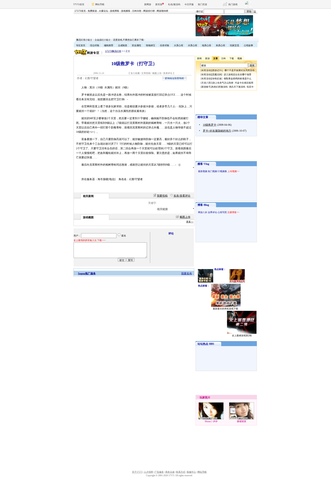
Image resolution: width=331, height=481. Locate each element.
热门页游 (202, 4)
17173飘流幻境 (113, 51)
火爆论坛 (103, 11)
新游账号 (206, 86)
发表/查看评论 (182, 195)
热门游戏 (233, 4)
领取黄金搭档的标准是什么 (237, 78)
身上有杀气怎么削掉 (223, 82)
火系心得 (178, 45)
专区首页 (80, 45)
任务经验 (164, 45)
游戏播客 (125, 11)
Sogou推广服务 (87, 273)
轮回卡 (250, 86)
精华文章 (202, 117)
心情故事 (248, 45)
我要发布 (186, 273)
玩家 (202, 397)
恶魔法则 (216, 74)
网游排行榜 (149, 11)
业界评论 (212, 212)
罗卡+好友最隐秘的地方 (217, 130)
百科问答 (136, 11)
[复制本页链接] (174, 79)
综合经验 (94, 45)
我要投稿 (162, 195)
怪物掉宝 (150, 45)
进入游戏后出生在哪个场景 (237, 74)
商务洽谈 (170, 472)
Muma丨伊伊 (211, 421)
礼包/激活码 (174, 4)
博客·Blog (203, 205)
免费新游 (92, 11)
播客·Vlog (203, 164)
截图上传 (156, 73)
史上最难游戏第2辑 (242, 335)
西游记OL (217, 70)
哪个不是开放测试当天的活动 (239, 70)
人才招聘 (148, 472)
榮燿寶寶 (241, 421)
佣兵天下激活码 (237, 86)
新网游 (147, 4)
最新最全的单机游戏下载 (225, 308)
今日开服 (189, 4)
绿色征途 (216, 78)
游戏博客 (114, 11)
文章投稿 (146, 73)
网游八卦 (202, 212)
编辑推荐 (108, 45)
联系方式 (180, 472)
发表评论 (167, 73)
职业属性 (136, 45)
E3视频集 (222, 171)
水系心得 (192, 45)
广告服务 (159, 472)
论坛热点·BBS (205, 343)
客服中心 (191, 472)
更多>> (189, 221)
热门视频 (212, 171)
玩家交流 (234, 45)
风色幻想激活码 (219, 86)
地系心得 (206, 45)
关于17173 (137, 472)
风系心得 (220, 45)
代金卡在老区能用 (244, 82)
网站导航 (99, 4)
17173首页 (78, 4)
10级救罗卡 (209, 124)
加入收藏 (135, 73)
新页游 (158, 4)
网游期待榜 (162, 11)
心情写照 (222, 212)
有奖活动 (206, 70)
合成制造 (122, 45)
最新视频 (202, 171)
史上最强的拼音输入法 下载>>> (90, 240)
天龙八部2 (207, 82)
